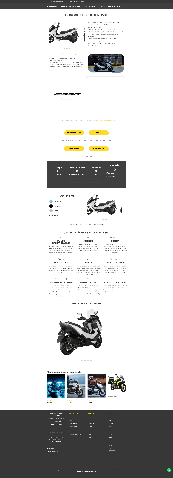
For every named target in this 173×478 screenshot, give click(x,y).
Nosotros (111, 6)
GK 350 (111, 423)
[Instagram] (118, 2)
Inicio (69, 418)
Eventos (70, 431)
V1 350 (110, 445)
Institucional (112, 397)
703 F (110, 434)
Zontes (53, 400)
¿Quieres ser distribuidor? (57, 1)
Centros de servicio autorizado (76, 1)
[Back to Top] (170, 475)
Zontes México (69, 470)
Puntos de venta (90, 6)
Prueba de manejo (75, 6)
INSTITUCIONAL (113, 450)
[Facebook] (115, 2)
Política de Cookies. (111, 470)
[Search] (124, 1)
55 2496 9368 (55, 451)
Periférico (91, 418)
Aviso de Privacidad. (97, 470)
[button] (64, 48)
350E (110, 420)
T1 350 (110, 429)
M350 (90, 402)
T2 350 (110, 431)
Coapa (90, 426)
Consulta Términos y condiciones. (107, 120)
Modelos (64, 6)
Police (110, 394)
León (90, 434)
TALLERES (102, 6)
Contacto (120, 6)
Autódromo (92, 429)
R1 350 (49, 402)
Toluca (90, 431)
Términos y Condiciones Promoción (86, 471)
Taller (69, 429)
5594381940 (59, 424)
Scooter (69, 400)
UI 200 (110, 437)
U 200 (110, 440)
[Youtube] (120, 2)
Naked (49, 400)
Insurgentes (92, 420)
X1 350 (110, 448)
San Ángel (91, 423)
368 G (69, 402)
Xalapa (90, 437)
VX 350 (110, 442)
